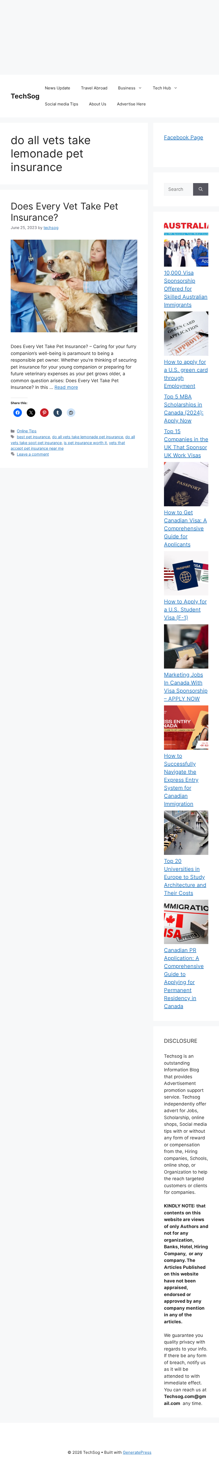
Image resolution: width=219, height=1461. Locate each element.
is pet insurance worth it (85, 442)
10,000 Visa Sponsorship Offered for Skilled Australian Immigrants (186, 289)
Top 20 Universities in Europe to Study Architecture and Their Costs (185, 877)
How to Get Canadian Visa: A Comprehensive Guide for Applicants (185, 528)
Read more (66, 387)
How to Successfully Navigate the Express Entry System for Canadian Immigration (181, 780)
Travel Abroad (94, 87)
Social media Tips (61, 103)
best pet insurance (33, 437)
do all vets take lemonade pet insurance (87, 437)
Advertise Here (131, 103)
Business (126, 87)
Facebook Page (183, 137)
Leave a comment (33, 454)
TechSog (25, 96)
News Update (57, 87)
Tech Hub (162, 87)
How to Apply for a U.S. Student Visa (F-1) (185, 609)
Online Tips (27, 431)
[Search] (200, 189)
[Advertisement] (109, 37)
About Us (97, 103)
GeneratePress (137, 1452)
